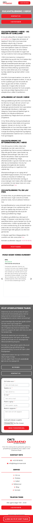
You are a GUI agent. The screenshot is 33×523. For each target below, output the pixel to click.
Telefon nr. (8, 388)
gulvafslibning (6, 39)
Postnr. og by (9, 401)
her (15, 185)
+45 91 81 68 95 (26, 240)
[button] (2, 279)
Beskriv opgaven (10, 408)
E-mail (6, 395)
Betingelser (11, 514)
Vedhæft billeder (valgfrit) (13, 420)
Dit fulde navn (9, 381)
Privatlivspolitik (20, 514)
